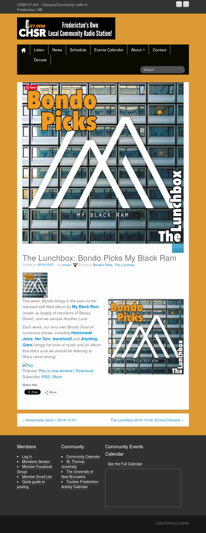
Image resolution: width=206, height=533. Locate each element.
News (57, 49)
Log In (27, 456)
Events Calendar (108, 49)
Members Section (36, 461)
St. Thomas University (73, 464)
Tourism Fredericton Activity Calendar (79, 484)
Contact (159, 49)
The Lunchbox (125, 265)
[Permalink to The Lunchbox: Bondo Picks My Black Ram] (103, 162)
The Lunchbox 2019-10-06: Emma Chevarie (146, 419)
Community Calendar (83, 456)
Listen (39, 49)
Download (84, 370)
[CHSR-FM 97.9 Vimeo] (186, 4)
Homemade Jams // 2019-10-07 (50, 419)
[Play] (27, 364)
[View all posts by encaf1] (75, 265)
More (57, 376)
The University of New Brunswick (77, 474)
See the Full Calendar (125, 463)
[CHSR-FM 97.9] (66, 27)
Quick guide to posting (31, 484)
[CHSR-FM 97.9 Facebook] (179, 4)
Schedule (78, 49)
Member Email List (37, 476)
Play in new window (56, 370)
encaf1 (67, 265)
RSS (46, 376)
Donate (40, 59)
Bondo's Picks (103, 265)
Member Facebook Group (34, 469)
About (136, 49)
